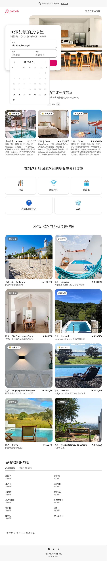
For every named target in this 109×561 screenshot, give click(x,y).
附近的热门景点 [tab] (25, 468)
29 (40, 94)
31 (14, 100)
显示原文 (64, 3)
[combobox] (33, 45)
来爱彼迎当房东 (92, 11)
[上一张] (49, 104)
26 (24, 94)
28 (35, 94)
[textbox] (21, 54)
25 (19, 94)
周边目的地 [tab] (10, 468)
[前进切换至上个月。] (14, 62)
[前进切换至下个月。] (45, 62)
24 (14, 94)
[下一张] (58, 104)
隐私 (50, 556)
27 (30, 94)
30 (45, 94)
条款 (56, 556)
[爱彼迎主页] (12, 11)
